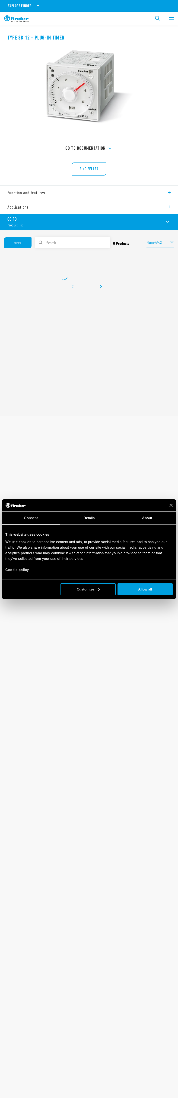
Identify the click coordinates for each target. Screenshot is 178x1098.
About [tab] (147, 518)
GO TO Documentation (85, 148)
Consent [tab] (31, 518)
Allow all (145, 589)
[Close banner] (171, 505)
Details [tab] (89, 518)
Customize (85, 589)
